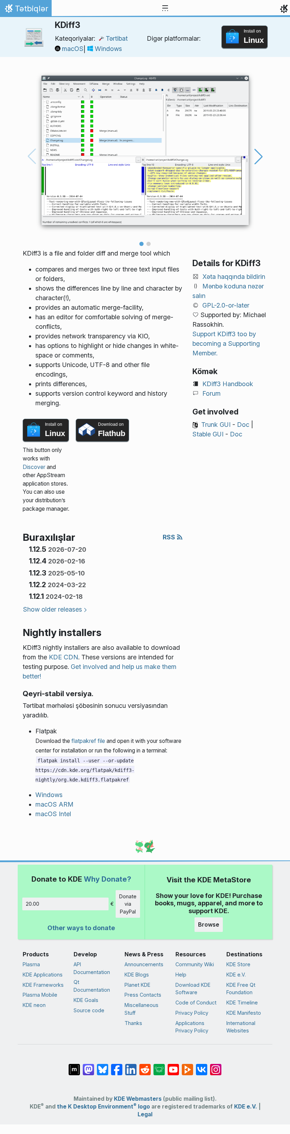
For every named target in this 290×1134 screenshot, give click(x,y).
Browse (208, 924)
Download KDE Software (192, 989)
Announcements (143, 964)
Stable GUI (208, 434)
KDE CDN (63, 657)
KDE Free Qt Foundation (240, 989)
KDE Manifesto (243, 1013)
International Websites (240, 1027)
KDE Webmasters (138, 1098)
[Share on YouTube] (173, 1066)
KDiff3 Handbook (227, 384)
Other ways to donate (81, 928)
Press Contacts (142, 995)
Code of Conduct (195, 1003)
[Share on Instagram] (215, 1066)
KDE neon (34, 1005)
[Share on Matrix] (74, 1066)
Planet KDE (137, 985)
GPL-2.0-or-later (225, 305)
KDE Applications (43, 975)
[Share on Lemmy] (159, 1066)
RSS (169, 537)
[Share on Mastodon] (88, 1066)
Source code (89, 1010)
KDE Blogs (136, 975)
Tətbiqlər (25, 10)
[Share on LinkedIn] (131, 1066)
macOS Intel (53, 814)
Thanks (133, 1023)
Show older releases (52, 609)
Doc (243, 424)
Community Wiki (194, 964)
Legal (145, 1114)
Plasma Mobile (40, 995)
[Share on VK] (201, 1066)
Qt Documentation (92, 986)
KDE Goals (86, 1000)
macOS (72, 48)
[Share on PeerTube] (187, 1066)
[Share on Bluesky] (102, 1066)
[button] (141, 244)
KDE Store (238, 964)
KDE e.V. (236, 975)
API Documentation (92, 968)
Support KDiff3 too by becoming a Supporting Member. (226, 343)
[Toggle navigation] (165, 8)
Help (180, 975)
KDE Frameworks (43, 985)
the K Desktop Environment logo (103, 1106)
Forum (211, 393)
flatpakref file (88, 741)
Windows (108, 48)
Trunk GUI (216, 424)
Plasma (31, 964)
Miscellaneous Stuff (141, 1009)
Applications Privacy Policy (191, 1027)
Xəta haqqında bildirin (233, 276)
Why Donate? (107, 879)
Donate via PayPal (128, 904)
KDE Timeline (242, 1003)
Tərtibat (117, 38)
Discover (34, 467)
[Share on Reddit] (145, 1066)
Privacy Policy (191, 1013)
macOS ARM (54, 804)
